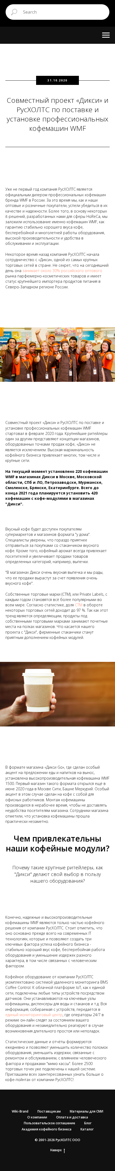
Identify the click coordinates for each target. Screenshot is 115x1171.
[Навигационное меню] (106, 35)
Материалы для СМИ (86, 1111)
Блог (87, 1123)
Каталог (87, 1129)
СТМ (78, 604)
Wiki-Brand (20, 1111)
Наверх (56, 1150)
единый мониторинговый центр (34, 1014)
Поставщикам (49, 1111)
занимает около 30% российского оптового (62, 270)
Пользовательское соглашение (49, 1123)
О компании (37, 1117)
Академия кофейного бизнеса (46, 1129)
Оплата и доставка (72, 1117)
